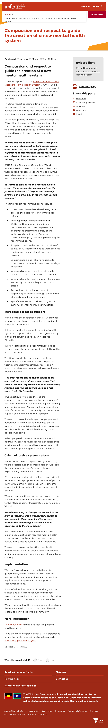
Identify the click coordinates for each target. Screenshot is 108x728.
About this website (13, 711)
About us (61, 672)
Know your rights (14, 624)
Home (8, 14)
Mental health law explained (20, 686)
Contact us (62, 679)
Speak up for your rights (18, 672)
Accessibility (32, 711)
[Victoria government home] (98, 721)
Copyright (46, 711)
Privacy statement (77, 711)
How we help (11, 679)
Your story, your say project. (20, 640)
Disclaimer (60, 711)
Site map (93, 711)
